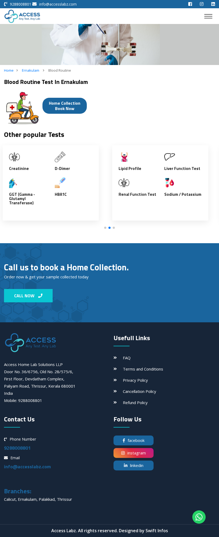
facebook (136, 440)
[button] (105, 228)
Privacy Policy (135, 380)
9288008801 (20, 4)
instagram (136, 452)
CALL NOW (25, 295)
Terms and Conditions (143, 369)
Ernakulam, (28, 499)
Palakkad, (48, 499)
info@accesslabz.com (58, 4)
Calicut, (11, 499)
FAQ (127, 357)
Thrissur (64, 499)
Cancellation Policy (139, 391)
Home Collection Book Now (64, 106)
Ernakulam (30, 70)
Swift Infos (157, 531)
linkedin (136, 465)
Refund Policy (135, 402)
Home (9, 70)
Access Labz (63, 531)
